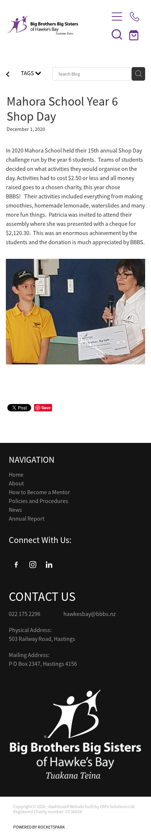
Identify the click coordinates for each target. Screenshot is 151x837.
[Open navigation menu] (117, 16)
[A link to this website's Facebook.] (16, 564)
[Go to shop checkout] (134, 34)
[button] (117, 34)
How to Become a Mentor (39, 492)
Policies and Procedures (38, 501)
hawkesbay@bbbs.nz (89, 614)
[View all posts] (8, 75)
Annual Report (26, 518)
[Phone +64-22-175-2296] (134, 16)
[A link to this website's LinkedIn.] (49, 564)
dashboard (58, 807)
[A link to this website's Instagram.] (32, 564)
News (15, 510)
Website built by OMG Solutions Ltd (102, 807)
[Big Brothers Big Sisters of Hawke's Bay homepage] (54, 25)
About (16, 483)
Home (16, 474)
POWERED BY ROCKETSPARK (39, 827)
